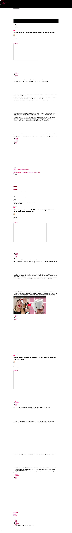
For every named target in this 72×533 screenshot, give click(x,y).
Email (14, 199)
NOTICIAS (16, 25)
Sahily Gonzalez (16, 43)
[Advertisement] (32, 14)
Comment (15, 196)
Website (15, 200)
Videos (16, 28)
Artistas (16, 26)
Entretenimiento (17, 27)
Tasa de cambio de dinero (5, 2)
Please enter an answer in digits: (18, 203)
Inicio (15, 24)
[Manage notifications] (70, 531)
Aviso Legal (3, 3)
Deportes (16, 521)
